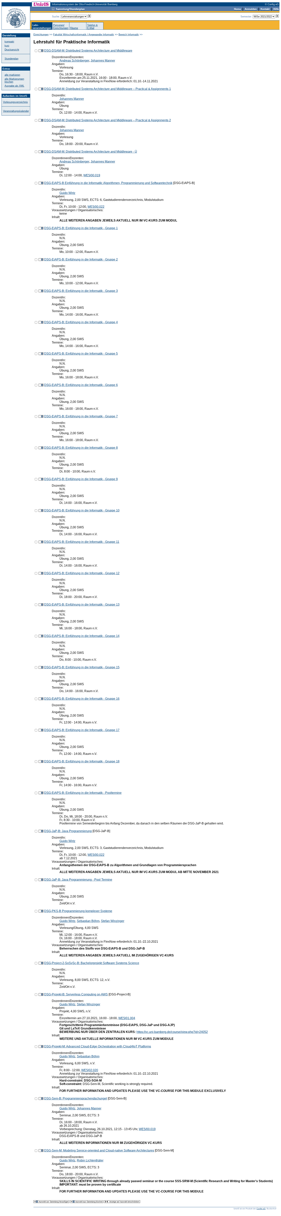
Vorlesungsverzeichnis (15, 102)
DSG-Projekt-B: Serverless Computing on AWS (76, 994)
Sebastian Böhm (88, 921)
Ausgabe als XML (14, 85)
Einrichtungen (41, 34)
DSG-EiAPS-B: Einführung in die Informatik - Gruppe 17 (81, 730)
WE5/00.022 (96, 206)
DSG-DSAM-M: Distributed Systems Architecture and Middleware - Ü (90, 151)
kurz (7, 45)
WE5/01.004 (126, 1018)
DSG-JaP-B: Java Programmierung (68, 831)
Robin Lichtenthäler (90, 1160)
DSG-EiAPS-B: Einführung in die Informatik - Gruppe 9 (81, 479)
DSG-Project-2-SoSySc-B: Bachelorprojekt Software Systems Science (91, 963)
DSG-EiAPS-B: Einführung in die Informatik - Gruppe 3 (81, 290)
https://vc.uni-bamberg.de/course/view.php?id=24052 (172, 1032)
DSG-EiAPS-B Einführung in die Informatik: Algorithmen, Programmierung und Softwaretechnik (108, 183)
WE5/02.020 (89, 1070)
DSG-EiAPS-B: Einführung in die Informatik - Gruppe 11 (81, 541)
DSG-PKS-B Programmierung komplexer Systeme (78, 911)
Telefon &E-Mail (92, 26)
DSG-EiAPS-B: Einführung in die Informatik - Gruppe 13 (81, 604)
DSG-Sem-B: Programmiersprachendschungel (75, 1098)
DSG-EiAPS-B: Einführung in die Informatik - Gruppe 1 (81, 228)
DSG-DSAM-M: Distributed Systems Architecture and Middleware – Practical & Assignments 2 (107, 120)
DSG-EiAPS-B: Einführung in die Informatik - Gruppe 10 (81, 510)
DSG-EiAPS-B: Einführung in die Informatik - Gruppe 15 (81, 667)
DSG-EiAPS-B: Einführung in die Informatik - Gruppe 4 (81, 322)
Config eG (261, 1209)
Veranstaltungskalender (16, 111)
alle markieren (12, 74)
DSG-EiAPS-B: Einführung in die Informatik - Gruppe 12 (81, 573)
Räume (74, 28)
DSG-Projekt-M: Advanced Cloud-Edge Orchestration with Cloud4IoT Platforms (97, 1046)
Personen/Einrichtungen (60, 26)
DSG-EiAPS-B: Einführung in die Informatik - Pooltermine (83, 792)
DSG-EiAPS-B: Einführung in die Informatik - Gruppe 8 (81, 447)
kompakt (9, 41)
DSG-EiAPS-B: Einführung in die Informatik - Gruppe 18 (81, 761)
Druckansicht (12, 49)
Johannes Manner (103, 60)
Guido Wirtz (67, 193)
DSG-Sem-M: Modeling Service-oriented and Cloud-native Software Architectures (99, 1150)
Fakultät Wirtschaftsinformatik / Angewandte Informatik (83, 34)
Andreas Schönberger (74, 60)
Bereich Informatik (129, 34)
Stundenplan (11, 58)
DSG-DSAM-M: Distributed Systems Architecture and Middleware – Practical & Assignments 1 (107, 88)
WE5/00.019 (91, 175)
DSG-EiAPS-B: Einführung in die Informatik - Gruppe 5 (81, 353)
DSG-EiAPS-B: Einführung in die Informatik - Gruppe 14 (81, 636)
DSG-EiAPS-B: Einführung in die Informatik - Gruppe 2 (81, 259)
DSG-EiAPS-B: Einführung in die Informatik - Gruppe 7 (81, 416)
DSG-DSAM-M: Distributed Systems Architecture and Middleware (88, 50)
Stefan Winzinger (112, 921)
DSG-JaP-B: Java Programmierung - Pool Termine (78, 879)
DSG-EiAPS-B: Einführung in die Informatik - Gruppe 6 (81, 385)
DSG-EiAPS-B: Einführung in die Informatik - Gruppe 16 (81, 698)
